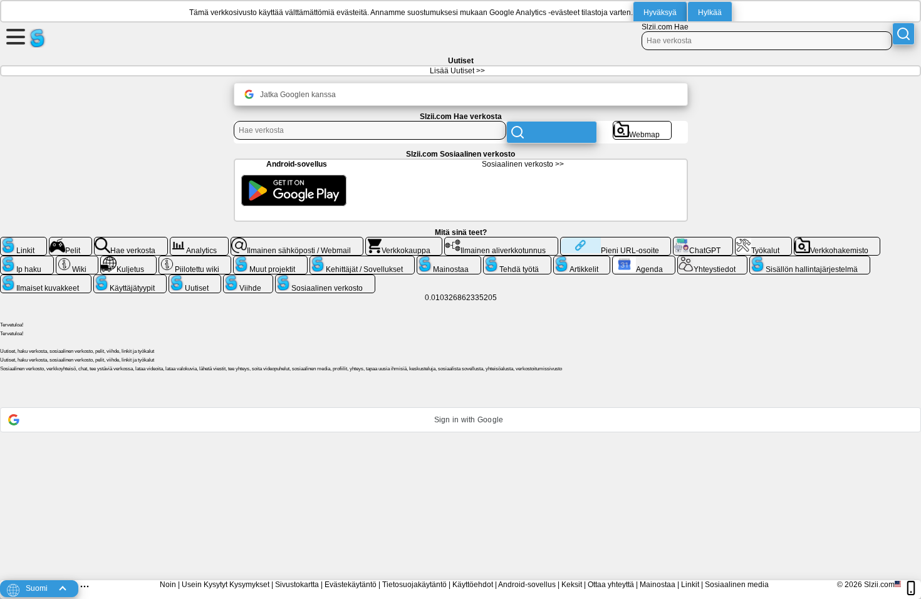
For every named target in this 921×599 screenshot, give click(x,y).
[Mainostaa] (449, 260)
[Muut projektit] (270, 260)
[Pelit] (71, 241)
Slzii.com (879, 584)
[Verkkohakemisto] (837, 241)
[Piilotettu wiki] (195, 260)
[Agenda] (643, 260)
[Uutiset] (195, 279)
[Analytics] (199, 241)
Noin (168, 584)
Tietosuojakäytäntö (414, 584)
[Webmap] (642, 126)
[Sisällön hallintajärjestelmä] (809, 260)
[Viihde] (248, 279)
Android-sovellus (527, 584)
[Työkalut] (763, 241)
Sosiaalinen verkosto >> (523, 164)
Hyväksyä (660, 12)
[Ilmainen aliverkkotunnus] (501, 241)
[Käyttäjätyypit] (130, 279)
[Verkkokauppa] (404, 241)
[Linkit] (23, 241)
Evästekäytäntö (351, 584)
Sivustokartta (297, 584)
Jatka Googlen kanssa (298, 94)
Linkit (690, 584)
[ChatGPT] (703, 241)
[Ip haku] (27, 260)
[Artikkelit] (582, 260)
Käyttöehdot (472, 584)
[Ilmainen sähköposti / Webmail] (297, 241)
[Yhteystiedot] (712, 260)
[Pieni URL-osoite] (615, 241)
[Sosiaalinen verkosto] (325, 279)
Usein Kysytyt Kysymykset (225, 584)
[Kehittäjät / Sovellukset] (362, 260)
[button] (460, 419)
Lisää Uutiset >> (457, 70)
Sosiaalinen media (737, 584)
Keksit (571, 584)
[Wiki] (77, 260)
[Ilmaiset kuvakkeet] (45, 279)
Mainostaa (657, 584)
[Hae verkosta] (131, 241)
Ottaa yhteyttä (611, 584)
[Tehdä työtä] (517, 260)
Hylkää (710, 12)
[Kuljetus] (128, 260)
